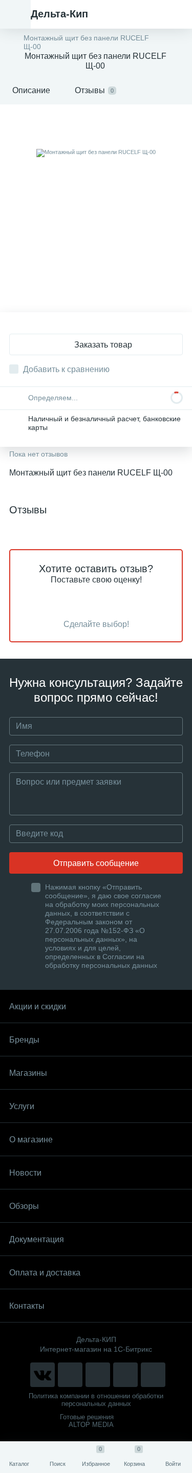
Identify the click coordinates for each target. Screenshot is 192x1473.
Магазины (28, 1073)
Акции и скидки (37, 1006)
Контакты (27, 1306)
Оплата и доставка (44, 1272)
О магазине (31, 1139)
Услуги (21, 1106)
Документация (36, 1239)
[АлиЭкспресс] (70, 1374)
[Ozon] (153, 1374)
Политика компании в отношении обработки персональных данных (96, 1399)
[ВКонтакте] (42, 1374)
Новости (25, 1172)
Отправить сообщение (96, 863)
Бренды (24, 1039)
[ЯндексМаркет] (98, 1374)
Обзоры (24, 1206)
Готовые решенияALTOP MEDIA (87, 1420)
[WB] (125, 1374)
